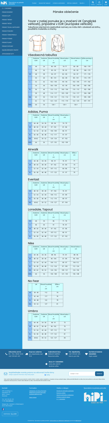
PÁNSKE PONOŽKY (7, 31)
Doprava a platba (60, 393)
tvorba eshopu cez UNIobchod (57, 420)
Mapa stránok (32, 397)
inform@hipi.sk (9, 401)
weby (48, 375)
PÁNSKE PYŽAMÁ (7, 39)
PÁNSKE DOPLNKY (7, 46)
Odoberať (99, 373)
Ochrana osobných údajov (63, 397)
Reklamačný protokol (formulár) (37, 392)
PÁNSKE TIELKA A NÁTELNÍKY (11, 27)
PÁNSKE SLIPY (6, 16)
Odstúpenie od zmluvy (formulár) (37, 391)
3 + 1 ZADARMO (6, 8)
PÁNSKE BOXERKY (7, 12)
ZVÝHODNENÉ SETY (8, 54)
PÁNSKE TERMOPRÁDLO (9, 35)
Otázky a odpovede (59, 3)
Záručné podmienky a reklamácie (65, 395)
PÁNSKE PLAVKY (7, 42)
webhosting (67, 420)
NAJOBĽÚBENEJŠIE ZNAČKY (10, 50)
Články (34, 3)
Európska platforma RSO (35, 394)
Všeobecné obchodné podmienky (65, 391)
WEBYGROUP (78, 420)
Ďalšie (82, 3)
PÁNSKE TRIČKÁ (7, 23)
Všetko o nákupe (72, 3)
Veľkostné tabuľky (44, 3)
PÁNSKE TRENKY (7, 20)
